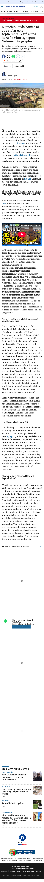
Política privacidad (15, 871)
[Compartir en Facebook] (4, 56)
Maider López (12, 76)
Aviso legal (4, 871)
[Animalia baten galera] (37, 804)
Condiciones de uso (28, 871)
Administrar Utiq (16, 875)
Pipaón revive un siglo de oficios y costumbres (19, 20)
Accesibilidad (5, 875)
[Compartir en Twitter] (8, 56)
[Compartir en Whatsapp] (13, 56)
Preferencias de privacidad (31, 875)
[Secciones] (2, 6)
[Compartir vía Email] (23, 56)
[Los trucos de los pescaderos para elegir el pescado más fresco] (37, 790)
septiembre (16, 546)
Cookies (38, 871)
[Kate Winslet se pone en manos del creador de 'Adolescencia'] (37, 776)
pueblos (26, 546)
